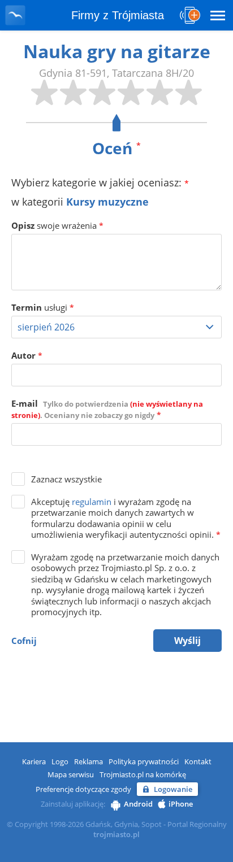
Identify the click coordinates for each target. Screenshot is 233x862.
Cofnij (24, 640)
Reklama (88, 761)
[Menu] (217, 15)
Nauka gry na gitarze (116, 51)
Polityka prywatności (144, 761)
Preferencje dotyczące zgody (83, 789)
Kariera (34, 761)
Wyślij (187, 640)
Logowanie (173, 789)
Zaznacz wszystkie (66, 479)
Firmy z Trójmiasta (117, 15)
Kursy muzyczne (107, 201)
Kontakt (198, 761)
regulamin (91, 501)
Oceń (116, 148)
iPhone (181, 804)
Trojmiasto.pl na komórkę (143, 774)
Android (138, 804)
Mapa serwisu (71, 774)
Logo (59, 761)
